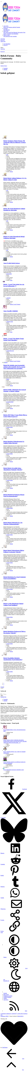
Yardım (5, 998)
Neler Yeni (5, 31)
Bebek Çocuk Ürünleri (15, 304)
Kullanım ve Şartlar (7, 995)
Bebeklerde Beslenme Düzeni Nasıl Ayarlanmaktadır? (13, 495)
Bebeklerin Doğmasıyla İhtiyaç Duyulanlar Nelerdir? (14, 632)
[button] (14, 944)
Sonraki (2, 687)
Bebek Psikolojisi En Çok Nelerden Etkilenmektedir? (12, 523)
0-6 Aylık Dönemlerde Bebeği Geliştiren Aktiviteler (14, 237)
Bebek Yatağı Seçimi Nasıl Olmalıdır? (13, 339)
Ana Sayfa (5, 26)
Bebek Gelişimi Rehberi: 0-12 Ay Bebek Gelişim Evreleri (15, 179)
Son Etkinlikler (14, 33)
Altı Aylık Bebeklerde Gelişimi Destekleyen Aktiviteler (14, 209)
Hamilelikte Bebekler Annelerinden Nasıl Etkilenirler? (12, 658)
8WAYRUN (20, 1016)
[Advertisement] (14, 90)
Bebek (11, 171)
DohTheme (4, 1047)
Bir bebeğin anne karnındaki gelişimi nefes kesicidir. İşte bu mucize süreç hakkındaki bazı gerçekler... (14, 367)
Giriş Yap (3, 49)
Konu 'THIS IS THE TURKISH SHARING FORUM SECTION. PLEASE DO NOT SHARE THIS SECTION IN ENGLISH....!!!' (15, 741)
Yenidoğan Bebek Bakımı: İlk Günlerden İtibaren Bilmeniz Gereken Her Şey (14, 142)
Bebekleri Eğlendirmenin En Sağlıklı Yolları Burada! (13, 442)
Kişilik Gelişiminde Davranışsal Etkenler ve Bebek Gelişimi (14, 390)
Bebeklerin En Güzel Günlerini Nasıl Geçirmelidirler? (14, 577)
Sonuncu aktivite (12, 27)
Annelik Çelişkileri (10, 311)
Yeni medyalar (6, 36)
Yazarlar (18, 27)
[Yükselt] (4, 694)
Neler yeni (5, 27)
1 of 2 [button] (2, 688)
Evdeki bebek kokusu (11, 263)
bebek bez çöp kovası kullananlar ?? (13, 285)
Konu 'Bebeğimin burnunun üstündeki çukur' (13, 769)
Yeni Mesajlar (6, 29)
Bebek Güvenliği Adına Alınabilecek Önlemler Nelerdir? (12, 468)
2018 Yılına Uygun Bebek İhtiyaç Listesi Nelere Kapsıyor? (15, 415)
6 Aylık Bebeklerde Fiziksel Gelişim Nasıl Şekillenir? (13, 604)
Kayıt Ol (5, 45)
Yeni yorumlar (13, 36)
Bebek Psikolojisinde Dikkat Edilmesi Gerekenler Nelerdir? (13, 551)
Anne (11, 280)
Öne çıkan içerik (7, 32)
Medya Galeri (6, 35)
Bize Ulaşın (6, 994)
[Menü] (1, 1)
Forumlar (5, 28)
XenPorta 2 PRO (4, 1016)
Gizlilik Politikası (7, 997)
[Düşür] (5, 694)
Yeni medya (20, 32)
